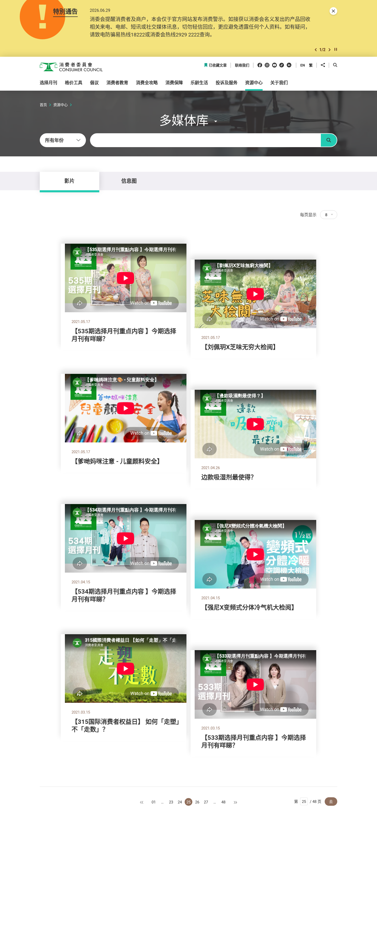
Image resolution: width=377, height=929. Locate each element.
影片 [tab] (69, 180)
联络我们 (242, 65)
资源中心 (60, 104)
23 (171, 801)
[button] (315, 49)
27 (206, 801)
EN (302, 65)
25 (188, 801)
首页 (43, 104)
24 (180, 801)
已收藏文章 (218, 65)
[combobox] (63, 140)
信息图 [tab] (129, 180)
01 (154, 801)
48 (223, 801)
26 (197, 801)
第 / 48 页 (307, 801)
